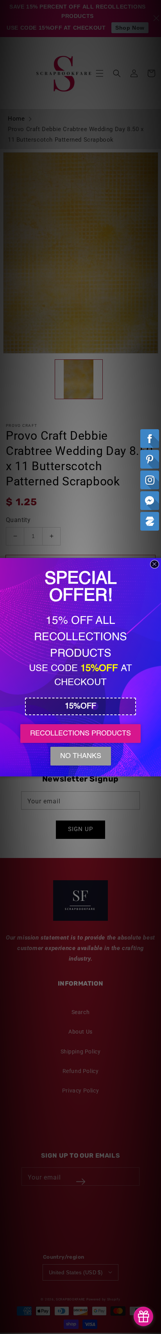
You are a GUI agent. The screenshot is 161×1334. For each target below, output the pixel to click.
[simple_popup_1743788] (143, 1316)
